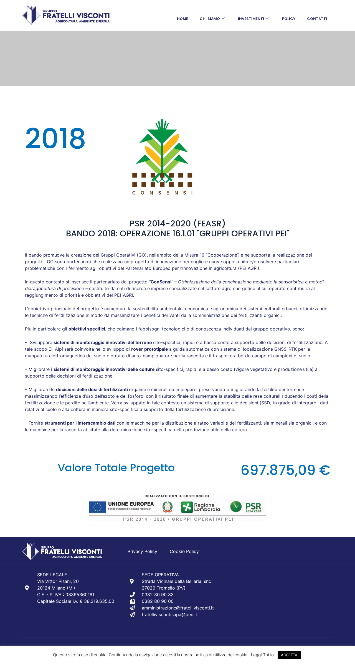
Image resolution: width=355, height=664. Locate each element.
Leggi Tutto (262, 654)
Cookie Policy (184, 551)
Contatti (317, 18)
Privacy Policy (142, 551)
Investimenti (251, 18)
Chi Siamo (210, 18)
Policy (288, 18)
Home (182, 18)
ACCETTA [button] (289, 655)
